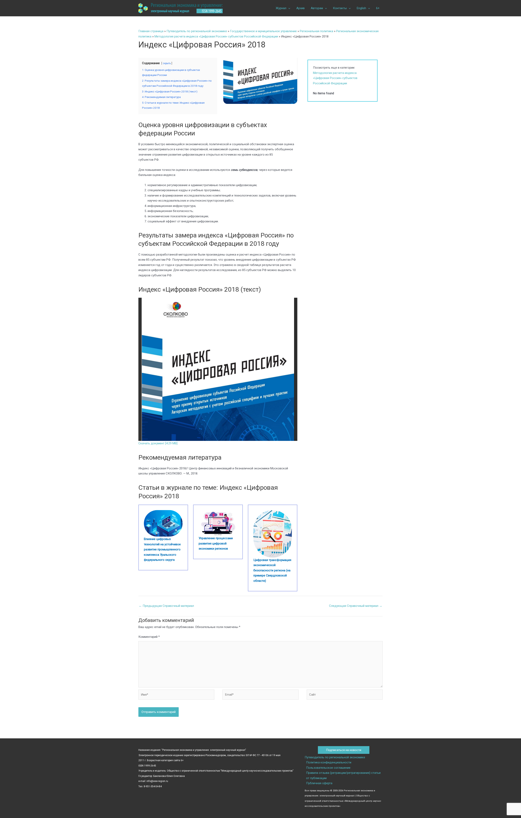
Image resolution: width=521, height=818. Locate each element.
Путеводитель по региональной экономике (196, 31)
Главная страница (150, 31)
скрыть (167, 63)
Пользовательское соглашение (328, 768)
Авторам (317, 8)
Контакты (340, 8)
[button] (288, 8)
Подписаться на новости (343, 750)
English (361, 8)
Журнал (281, 8)
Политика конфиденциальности (328, 762)
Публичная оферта (319, 783)
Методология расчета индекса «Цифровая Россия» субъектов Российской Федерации (216, 36)
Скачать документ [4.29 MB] (157, 443)
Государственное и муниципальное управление (263, 31)
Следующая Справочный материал (355, 606)
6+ (378, 8)
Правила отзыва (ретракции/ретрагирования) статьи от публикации (343, 775)
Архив (300, 8)
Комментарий (149, 637)
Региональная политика (316, 31)
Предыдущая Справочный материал (166, 606)
